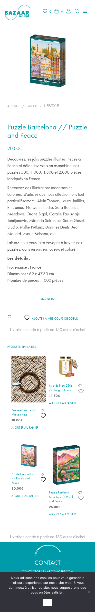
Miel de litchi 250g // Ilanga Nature (61, 387)
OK (47, 602)
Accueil (13, 106)
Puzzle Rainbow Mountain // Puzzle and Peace (61, 496)
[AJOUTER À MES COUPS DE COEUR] (44, 414)
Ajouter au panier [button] (24, 427)
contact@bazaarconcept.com (47, 571)
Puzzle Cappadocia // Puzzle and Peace (23, 478)
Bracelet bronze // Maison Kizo (23, 412)
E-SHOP (32, 106)
